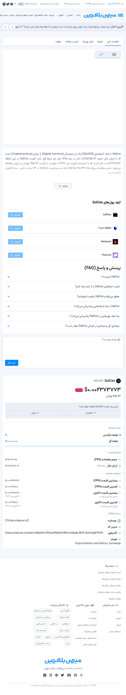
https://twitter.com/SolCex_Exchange (98, 543)
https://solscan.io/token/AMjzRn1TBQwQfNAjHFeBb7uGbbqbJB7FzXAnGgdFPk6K (54, 533)
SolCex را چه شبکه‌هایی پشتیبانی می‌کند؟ (96, 306)
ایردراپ (51, 15)
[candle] (114, 54)
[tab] (113, 42)
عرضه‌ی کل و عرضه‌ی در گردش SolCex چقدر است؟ (92, 326)
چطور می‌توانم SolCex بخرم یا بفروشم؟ (98, 296)
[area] (101, 54)
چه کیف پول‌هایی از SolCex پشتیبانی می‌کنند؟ (94, 316)
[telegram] (11, 4)
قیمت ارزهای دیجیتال (24, 15)
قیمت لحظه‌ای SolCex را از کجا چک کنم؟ (97, 287)
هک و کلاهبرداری (40, 15)
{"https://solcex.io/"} (17, 521)
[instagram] (4, 4)
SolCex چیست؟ (110, 277)
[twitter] (8, 4)
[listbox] (63, 582)
